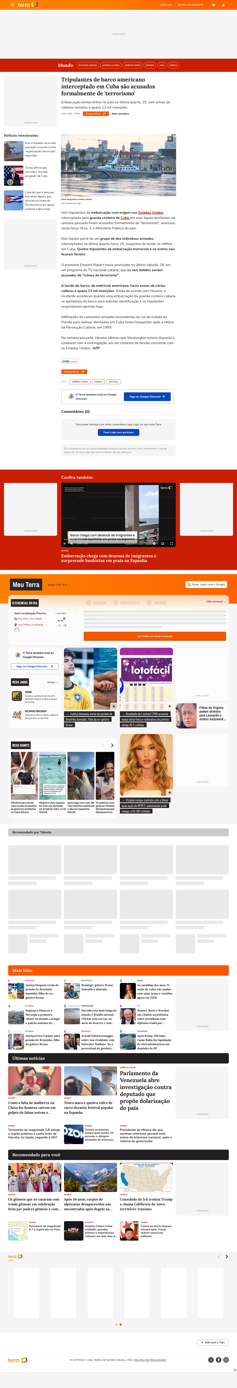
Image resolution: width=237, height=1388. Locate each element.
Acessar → (53, 682)
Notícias (113, 382)
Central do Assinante (190, 4)
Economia (142, 1031)
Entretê (89, 1222)
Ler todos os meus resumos (154, 636)
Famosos (29, 980)
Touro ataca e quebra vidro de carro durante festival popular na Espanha (88, 1108)
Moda (140, 980)
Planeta (29, 1006)
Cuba (125, 217)
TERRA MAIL (166, 4)
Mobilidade (87, 1006)
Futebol (29, 1031)
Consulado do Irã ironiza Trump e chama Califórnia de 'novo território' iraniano (146, 1204)
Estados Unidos (150, 212)
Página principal (28, 5)
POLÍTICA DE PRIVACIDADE (150, 1360)
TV (138, 1006)
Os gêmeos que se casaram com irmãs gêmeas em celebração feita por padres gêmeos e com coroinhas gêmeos (33, 1204)
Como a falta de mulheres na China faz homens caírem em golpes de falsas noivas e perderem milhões (32, 1108)
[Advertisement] (202, 1134)
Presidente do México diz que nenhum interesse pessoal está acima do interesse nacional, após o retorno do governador (146, 1135)
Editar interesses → (216, 601)
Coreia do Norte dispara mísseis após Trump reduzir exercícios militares (156, 1231)
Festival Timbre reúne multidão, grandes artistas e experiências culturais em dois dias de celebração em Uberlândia (101, 1231)
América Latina (80, 382)
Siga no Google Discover (32, 666)
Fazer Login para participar (118, 432)
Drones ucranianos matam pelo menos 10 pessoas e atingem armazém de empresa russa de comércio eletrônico (99, 1134)
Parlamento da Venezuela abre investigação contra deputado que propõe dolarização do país (146, 1090)
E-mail (213, 4)
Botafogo (86, 980)
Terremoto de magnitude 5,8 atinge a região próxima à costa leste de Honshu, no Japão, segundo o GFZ (34, 1133)
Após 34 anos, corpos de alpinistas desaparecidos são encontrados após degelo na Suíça (87, 1204)
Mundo (98, 382)
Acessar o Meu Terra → (59, 584)
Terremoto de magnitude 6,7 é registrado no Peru (45, 1228)
